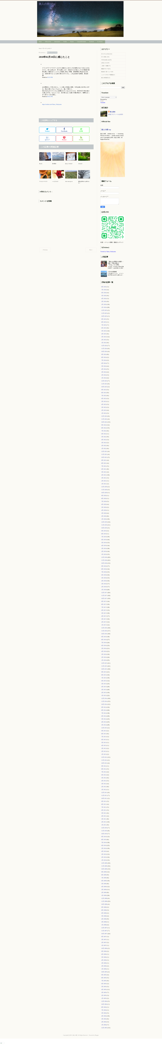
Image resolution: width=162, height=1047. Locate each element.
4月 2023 (104, 404)
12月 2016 (104, 628)
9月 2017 (104, 601)
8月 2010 (104, 839)
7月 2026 (104, 289)
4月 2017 (104, 616)
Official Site (48, 41)
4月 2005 (104, 989)
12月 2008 (104, 898)
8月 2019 (104, 533)
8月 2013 (104, 733)
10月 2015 (104, 669)
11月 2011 (104, 795)
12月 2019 (104, 522)
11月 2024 (104, 348)
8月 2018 (104, 569)
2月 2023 (104, 410)
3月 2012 (104, 783)
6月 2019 (104, 539)
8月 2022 (104, 428)
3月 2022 (104, 442)
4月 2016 (104, 651)
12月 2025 (104, 310)
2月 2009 (104, 892)
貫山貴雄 (112, 111)
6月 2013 (104, 739)
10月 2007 (104, 933)
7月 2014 (104, 713)
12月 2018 (104, 557)
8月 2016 (104, 639)
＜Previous (45, 250)
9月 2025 (104, 319)
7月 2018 (104, 572)
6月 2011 (104, 810)
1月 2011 (104, 825)
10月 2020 (104, 492)
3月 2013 (104, 748)
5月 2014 (104, 719)
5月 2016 (104, 648)
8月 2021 (104, 463)
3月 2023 (104, 407)
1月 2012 (104, 789)
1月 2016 (104, 660)
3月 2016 (104, 654)
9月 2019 (104, 531)
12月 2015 (104, 663)
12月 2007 (104, 927)
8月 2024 (104, 357)
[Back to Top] (2, 1044)
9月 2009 (104, 872)
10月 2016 (104, 633)
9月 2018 (104, 566)
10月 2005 (104, 972)
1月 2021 (104, 483)
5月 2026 (104, 295)
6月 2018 (104, 575)
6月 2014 (104, 716)
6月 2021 (104, 469)
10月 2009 (104, 869)
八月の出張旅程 (112, 271)
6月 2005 (104, 983)
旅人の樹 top (106, 129)
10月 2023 (104, 386)
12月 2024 (104, 345)
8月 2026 (104, 286)
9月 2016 (104, 636)
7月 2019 (104, 536)
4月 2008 (104, 919)
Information (57, 41)
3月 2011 (104, 819)
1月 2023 (104, 413)
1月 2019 (104, 554)
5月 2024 (104, 366)
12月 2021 (104, 451)
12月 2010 (104, 827)
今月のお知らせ (106, 59)
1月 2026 (104, 307)
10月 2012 (104, 763)
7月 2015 (104, 678)
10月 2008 (104, 904)
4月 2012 (104, 780)
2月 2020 (104, 516)
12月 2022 (104, 416)
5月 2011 (104, 813)
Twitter (47, 131)
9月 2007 (104, 936)
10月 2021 (104, 457)
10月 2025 (104, 316)
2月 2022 (104, 445)
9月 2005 (104, 975)
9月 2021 (104, 460)
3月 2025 (104, 336)
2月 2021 (104, 481)
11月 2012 (104, 760)
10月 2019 (104, 528)
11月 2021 (104, 454)
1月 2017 (104, 625)
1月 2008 (104, 925)
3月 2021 (104, 478)
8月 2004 (104, 1007)
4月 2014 (104, 722)
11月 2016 (104, 630)
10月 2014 (104, 704)
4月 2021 (104, 475)
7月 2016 (104, 642)
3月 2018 (104, 583)
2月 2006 (104, 966)
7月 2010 (104, 842)
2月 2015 (104, 692)
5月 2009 (104, 883)
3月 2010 (104, 854)
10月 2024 (104, 351)
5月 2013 (104, 742)
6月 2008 (104, 913)
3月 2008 (104, 922)
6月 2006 (104, 954)
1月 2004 (104, 1024)
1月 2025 (104, 342)
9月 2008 (104, 907)
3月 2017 (104, 619)
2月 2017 (104, 622)
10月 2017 (104, 598)
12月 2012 (104, 757)
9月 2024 (104, 354)
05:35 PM (50, 77)
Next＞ (91, 250)
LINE (81, 130)
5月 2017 (104, 613)
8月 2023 (104, 392)
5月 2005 (104, 986)
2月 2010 (104, 857)
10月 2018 (104, 563)
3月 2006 (104, 963)
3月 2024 (104, 372)
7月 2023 (104, 395)
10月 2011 (104, 798)
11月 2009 (104, 866)
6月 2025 (104, 328)
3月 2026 (104, 301)
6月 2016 (104, 645)
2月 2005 (104, 995)
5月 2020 (104, 507)
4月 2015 (104, 686)
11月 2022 (104, 419)
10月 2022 (104, 422)
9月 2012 (104, 766)
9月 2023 (104, 389)
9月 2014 (104, 707)
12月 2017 (104, 592)
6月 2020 (104, 504)
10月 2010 (104, 833)
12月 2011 (104, 792)
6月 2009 (104, 880)
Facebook (91, 41)
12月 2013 (104, 728)
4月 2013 (104, 745)
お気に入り (105, 62)
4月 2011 (104, 816)
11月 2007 (104, 930)
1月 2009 (104, 895)
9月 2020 (104, 495)
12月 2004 (104, 1001)
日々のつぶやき (106, 54)
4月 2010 (104, 851)
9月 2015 (104, 672)
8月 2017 (104, 604)
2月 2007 (104, 942)
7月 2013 (104, 736)
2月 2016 (104, 657)
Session (72, 41)
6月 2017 (104, 610)
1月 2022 (104, 448)
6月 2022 (104, 433)
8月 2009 (104, 875)
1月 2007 (104, 945)
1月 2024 (104, 378)
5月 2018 (104, 578)
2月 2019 (104, 551)
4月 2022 (104, 439)
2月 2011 (104, 822)
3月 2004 (104, 1019)
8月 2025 (104, 322)
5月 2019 (104, 542)
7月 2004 (104, 1010)
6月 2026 (104, 292)
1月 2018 (104, 589)
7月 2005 (104, 980)
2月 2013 (104, 751)
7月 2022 (104, 431)
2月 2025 (104, 339)
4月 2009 (104, 886)
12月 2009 (104, 863)
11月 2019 (104, 525)
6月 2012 (104, 775)
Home (40, 41)
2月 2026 (104, 304)
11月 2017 (104, 595)
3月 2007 (104, 939)
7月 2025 (104, 325)
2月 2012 (104, 786)
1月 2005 (104, 998)
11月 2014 (104, 701)
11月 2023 (104, 384)
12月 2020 (104, 486)
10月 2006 (104, 948)
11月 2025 (104, 313)
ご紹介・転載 (105, 65)
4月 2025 (104, 334)
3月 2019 (104, 548)
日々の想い (105, 56)
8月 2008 (104, 910)
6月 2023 (104, 398)
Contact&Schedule (81, 41)
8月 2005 (104, 977)
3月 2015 (104, 689)
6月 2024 (104, 363)
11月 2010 (104, 830)
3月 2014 (104, 725)
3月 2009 (104, 889)
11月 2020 (104, 489)
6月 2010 (104, 845)
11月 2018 (104, 560)
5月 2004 (104, 1013)
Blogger (97, 1035)
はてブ (47, 138)
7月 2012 (104, 772)
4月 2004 (104, 1016)
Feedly (81, 140)
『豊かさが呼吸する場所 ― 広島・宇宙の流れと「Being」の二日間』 (115, 263)
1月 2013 (104, 754)
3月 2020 (104, 513)
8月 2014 (104, 710)
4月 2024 (104, 369)
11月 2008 (104, 901)
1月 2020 (104, 519)
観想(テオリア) (105, 68)
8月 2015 (104, 675)
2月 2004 (104, 1022)
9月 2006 (104, 951)
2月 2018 (104, 586)
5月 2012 (104, 778)
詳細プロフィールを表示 (115, 114)
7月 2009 (104, 877)
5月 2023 (104, 401)
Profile (65, 41)
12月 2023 (104, 381)
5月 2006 (104, 957)
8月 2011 (104, 804)
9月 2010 (104, 836)
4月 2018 (104, 581)
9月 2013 (104, 730)
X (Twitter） (100, 41)
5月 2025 (104, 331)
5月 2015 (104, 683)
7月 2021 (104, 466)
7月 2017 (104, 607)
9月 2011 (104, 801)
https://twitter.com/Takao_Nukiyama (52, 104)
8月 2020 (104, 498)
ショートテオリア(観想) (108, 74)
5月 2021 (104, 472)
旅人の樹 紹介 (105, 77)
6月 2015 (104, 680)
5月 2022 (104, 436)
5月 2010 (104, 848)
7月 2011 (104, 807)
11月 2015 (104, 666)
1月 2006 (104, 969)
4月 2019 (104, 545)
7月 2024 (104, 360)
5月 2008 (104, 916)
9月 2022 (104, 425)
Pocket (64, 140)
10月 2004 (104, 1004)
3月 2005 (104, 992)
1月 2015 (104, 695)
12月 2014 (104, 698)
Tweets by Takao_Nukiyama (108, 251)
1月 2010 (104, 860)
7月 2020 (104, 501)
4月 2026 (104, 298)
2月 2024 (104, 375)
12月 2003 (104, 1027)
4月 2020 (104, 510)
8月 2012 (104, 769)
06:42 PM (50, 96)
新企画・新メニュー (107, 71)
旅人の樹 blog (47, 3)
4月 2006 (104, 960)
